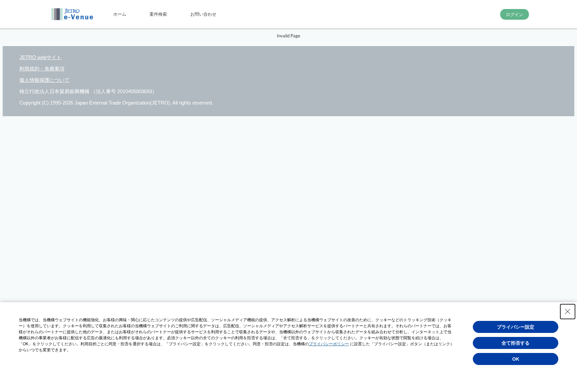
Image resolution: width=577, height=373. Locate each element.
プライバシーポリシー (329, 344)
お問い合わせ (203, 14)
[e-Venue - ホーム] (73, 14)
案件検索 (158, 14)
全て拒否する (516, 343)
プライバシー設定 (515, 327)
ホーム (119, 14)
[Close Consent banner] (567, 311)
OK (515, 359)
